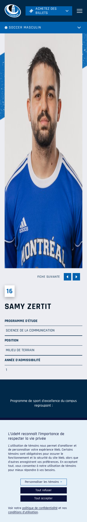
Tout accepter (43, 498)
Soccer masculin (25, 27)
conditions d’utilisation (23, 512)
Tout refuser (43, 490)
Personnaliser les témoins (43, 482)
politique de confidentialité (40, 508)
